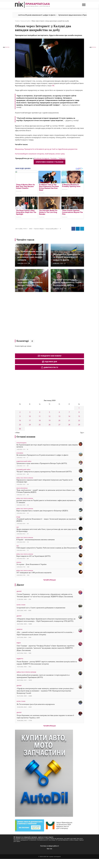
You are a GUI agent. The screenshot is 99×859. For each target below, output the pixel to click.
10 (30, 416)
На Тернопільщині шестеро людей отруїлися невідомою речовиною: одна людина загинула (47, 446)
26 (49, 425)
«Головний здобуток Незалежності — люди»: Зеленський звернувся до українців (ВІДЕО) (46, 520)
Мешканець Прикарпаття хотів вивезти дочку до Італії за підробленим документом (46, 149)
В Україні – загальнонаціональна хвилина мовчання (35, 540)
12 (49, 416)
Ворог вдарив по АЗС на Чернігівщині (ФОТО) (33, 556)
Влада (18, 517)
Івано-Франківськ (22, 488)
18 (40, 420)
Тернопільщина (21, 442)
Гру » (82, 432)
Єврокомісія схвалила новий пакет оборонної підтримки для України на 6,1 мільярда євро (44, 481)
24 (30, 425)
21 (69, 420)
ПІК (53, 86)
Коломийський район (23, 469)
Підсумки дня (51, 362)
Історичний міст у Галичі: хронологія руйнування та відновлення (41, 608)
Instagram (46, 158)
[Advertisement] (43, 316)
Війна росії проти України (24, 478)
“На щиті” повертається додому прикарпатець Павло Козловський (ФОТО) (67, 282)
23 (20, 425)
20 (59, 420)
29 (79, 425)
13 (59, 416)
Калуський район (26, 21)
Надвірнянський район (23, 461)
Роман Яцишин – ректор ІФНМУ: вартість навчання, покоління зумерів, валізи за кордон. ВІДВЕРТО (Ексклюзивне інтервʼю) (47, 663)
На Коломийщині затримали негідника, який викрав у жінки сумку (40, 154)
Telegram (61, 158)
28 (69, 425)
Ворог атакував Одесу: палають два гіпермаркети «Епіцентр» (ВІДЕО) (42, 511)
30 (20, 429)
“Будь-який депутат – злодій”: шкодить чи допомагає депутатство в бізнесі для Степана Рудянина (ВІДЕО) (45, 491)
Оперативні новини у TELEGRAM (49, 162)
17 (30, 420)
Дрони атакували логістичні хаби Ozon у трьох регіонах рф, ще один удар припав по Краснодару (46, 530)
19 (49, 420)
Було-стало (21, 605)
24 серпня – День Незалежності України (31, 564)
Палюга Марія (39, 229)
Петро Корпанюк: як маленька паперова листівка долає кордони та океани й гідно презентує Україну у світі (45, 716)
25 (40, 425)
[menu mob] (83, 5)
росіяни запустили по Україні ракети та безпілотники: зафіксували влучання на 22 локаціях (46, 501)
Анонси (19, 629)
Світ (17, 527)
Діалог (20, 584)
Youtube (53, 158)
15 (79, 416)
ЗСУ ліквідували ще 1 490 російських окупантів (33, 573)
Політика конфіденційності (49, 846)
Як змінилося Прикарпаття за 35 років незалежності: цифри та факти (66, 257)
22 (79, 420)
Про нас (49, 849)
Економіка (19, 453)
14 (69, 416)
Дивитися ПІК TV (51, 367)
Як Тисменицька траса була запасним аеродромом (36, 704)
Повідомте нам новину (51, 356)
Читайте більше (49, 580)
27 (59, 425)
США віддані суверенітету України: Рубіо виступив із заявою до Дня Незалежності (46, 548)
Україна (18, 562)
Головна (17, 21)
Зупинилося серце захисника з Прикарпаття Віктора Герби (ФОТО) (63, 15)
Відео (19, 643)
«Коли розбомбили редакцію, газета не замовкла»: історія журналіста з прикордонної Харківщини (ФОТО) (43, 676)
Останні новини (25, 436)
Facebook (38, 158)
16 (20, 420)
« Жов (17, 432)
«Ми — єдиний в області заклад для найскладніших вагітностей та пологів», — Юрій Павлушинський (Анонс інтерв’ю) (45, 633)
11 (40, 416)
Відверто (20, 659)
